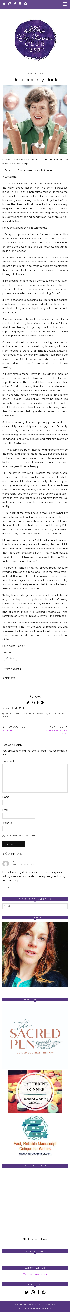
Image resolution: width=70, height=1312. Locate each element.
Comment (8, 761)
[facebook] (15, 4)
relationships (56, 714)
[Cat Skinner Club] (35, 37)
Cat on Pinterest (35, 1166)
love (25, 714)
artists (10, 714)
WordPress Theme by (35, 1308)
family (18, 714)
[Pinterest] (18, 1186)
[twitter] (4, 4)
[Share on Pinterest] (20, 708)
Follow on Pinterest (36, 1239)
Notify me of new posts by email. (20, 835)
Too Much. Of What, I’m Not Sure (53, 730)
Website (7, 822)
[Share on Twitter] (16, 708)
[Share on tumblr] (23, 708)
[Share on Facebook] (12, 708)
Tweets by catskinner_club (35, 1274)
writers (6, 717)
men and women (38, 714)
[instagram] (9, 4)
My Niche (14, 728)
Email (6, 809)
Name (6, 796)
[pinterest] (20, 4)
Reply (8, 887)
